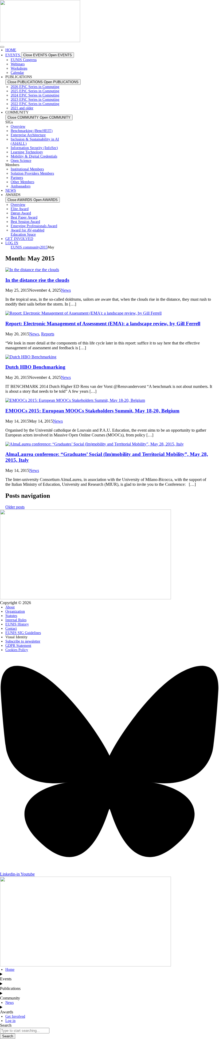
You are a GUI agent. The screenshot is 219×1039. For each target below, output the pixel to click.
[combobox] (24, 1030)
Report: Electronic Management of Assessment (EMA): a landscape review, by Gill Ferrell (102, 323)
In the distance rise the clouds (37, 280)
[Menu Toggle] (2, 47)
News (66, 290)
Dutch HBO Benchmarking (35, 367)
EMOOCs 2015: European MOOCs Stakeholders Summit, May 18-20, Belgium (92, 411)
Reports (47, 334)
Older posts (15, 507)
